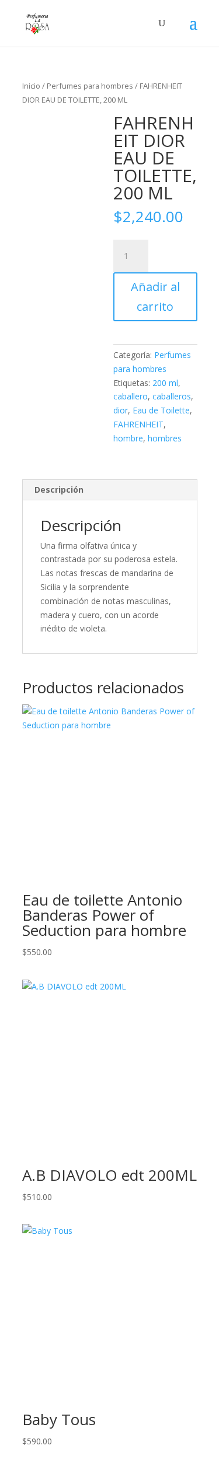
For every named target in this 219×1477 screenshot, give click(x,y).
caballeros (171, 396)
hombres (165, 438)
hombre (128, 438)
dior (120, 410)
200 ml (165, 382)
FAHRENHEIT (138, 424)
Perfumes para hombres (90, 85)
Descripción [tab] (59, 489)
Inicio (31, 85)
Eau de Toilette (161, 410)
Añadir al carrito (155, 296)
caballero (130, 396)
